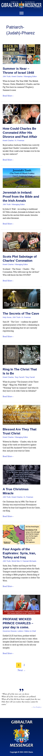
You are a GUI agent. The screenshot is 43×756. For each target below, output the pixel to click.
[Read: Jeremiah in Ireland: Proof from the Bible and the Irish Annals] (21, 178)
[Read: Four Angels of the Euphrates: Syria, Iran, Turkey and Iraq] (21, 534)
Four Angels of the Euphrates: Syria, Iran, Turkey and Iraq (19, 553)
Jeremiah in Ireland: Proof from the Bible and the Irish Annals (21, 196)
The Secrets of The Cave (21, 313)
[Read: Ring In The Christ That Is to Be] (21, 354)
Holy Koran (7, 317)
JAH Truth (7, 76)
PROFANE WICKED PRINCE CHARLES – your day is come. (18, 623)
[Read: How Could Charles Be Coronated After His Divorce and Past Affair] (21, 114)
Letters (20, 631)
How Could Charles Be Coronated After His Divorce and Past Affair (20, 132)
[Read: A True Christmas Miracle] (21, 474)
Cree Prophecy (37, 707)
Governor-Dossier (10, 631)
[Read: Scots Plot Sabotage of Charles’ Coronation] (21, 242)
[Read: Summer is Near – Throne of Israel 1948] (21, 54)
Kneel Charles (17, 76)
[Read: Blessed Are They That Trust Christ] (21, 414)
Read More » (8, 95)
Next (21, 670)
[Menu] (21, 13)
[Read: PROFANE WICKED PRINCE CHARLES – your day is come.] (21, 604)
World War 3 (16, 561)
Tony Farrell (19, 377)
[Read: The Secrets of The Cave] (21, 299)
